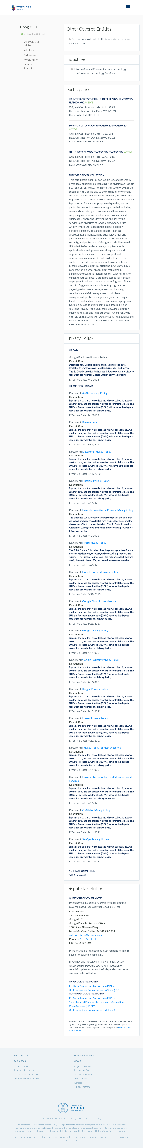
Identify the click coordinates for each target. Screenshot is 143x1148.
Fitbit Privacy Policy (94, 542)
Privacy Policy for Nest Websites (101, 747)
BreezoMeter (90, 422)
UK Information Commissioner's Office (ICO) (94, 990)
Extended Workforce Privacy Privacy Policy (107, 510)
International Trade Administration (35, 1124)
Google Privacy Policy (95, 630)
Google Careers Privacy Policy (100, 571)
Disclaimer (83, 1118)
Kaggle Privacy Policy (95, 689)
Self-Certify (21, 1055)
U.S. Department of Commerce (71, 1124)
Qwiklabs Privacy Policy (96, 810)
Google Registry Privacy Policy (100, 659)
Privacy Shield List (84, 1055)
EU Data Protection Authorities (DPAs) (92, 986)
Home (41, 1118)
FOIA (92, 1118)
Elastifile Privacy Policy (96, 480)
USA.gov (99, 1118)
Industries (29, 50)
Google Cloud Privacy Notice (99, 601)
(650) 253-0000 (87, 938)
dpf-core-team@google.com (85, 934)
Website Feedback (54, 1118)
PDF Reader (82, 1131)
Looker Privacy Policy (95, 718)
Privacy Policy (31, 59)
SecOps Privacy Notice (95, 839)
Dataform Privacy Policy (96, 451)
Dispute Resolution (29, 66)
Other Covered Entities (31, 43)
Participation (30, 54)
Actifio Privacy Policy (94, 393)
